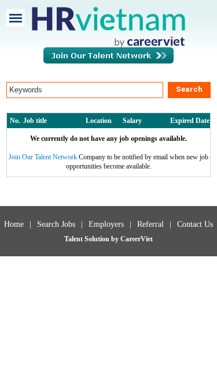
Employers (106, 224)
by (115, 239)
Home (14, 224)
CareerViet (136, 239)
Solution (97, 239)
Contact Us (195, 224)
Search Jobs (56, 224)
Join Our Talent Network (108, 61)
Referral (150, 224)
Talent (74, 239)
